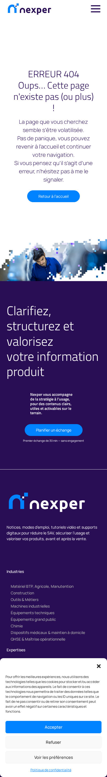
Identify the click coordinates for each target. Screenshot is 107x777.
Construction (22, 592)
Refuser (53, 742)
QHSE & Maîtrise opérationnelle (38, 639)
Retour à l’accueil (53, 196)
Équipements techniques (32, 612)
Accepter (54, 727)
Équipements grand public (33, 619)
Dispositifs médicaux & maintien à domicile (48, 632)
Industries (15, 571)
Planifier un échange (53, 430)
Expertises (16, 649)
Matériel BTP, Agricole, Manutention (42, 586)
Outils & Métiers (24, 599)
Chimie (17, 625)
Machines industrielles (30, 606)
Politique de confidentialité (50, 770)
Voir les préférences (53, 757)
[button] (99, 665)
